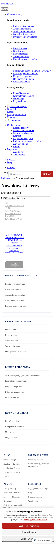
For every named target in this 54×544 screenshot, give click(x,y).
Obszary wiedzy (15, 14)
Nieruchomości (20, 53)
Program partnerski (36, 460)
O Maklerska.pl (9, 460)
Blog (9, 162)
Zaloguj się (18, 152)
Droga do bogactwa (22, 76)
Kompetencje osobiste (23, 96)
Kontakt (17, 136)
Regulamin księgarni (23, 138)
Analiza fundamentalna (24, 31)
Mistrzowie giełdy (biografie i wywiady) (32, 71)
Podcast (11, 159)
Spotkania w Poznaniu (12, 468)
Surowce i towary (21, 56)
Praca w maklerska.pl (11, 472)
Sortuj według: (8, 198)
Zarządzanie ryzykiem (23, 34)
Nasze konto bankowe (23, 130)
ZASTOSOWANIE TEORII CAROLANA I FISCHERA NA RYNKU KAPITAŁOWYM (14, 240)
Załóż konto (19, 154)
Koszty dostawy (20, 128)
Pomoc (16, 146)
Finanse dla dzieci (21, 81)
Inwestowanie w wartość (25, 36)
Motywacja (18, 98)
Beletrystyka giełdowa (23, 79)
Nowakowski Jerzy (14, 252)
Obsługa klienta (14, 125)
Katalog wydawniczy (12, 464)
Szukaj (47, 174)
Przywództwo (19, 101)
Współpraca (33, 501)
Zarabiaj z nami (20, 144)
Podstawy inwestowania (24, 26)
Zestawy (11, 117)
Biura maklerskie (35, 497)
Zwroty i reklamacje (22, 133)
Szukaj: (4, 172)
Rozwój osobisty (21, 93)
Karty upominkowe (16, 114)
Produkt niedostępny (14, 265)
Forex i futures (20, 48)
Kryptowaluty (19, 51)
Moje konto (12, 149)
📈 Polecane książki (17, 106)
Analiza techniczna (22, 28)
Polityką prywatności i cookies (35, 520)
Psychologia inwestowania (25, 73)
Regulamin (7, 501)
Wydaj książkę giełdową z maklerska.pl (38, 464)
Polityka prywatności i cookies (27, 141)
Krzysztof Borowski (14, 250)
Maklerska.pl (7, 3)
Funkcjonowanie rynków (25, 59)
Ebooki (10, 112)
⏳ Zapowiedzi (14, 120)
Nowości (11, 109)
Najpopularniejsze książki (38, 488)
